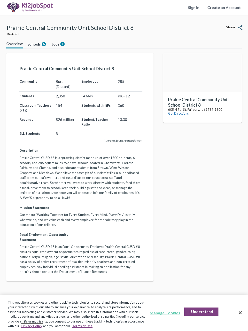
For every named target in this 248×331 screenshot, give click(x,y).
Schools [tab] (36, 44)
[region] (124, 313)
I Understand (201, 311)
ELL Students (30, 133)
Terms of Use (82, 326)
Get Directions (178, 113)
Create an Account (224, 7)
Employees (89, 81)
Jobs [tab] (57, 44)
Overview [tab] (14, 43)
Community (28, 81)
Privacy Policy (31, 326)
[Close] (240, 312)
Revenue (26, 119)
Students (27, 96)
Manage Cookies (165, 313)
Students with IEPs (96, 105)
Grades (87, 96)
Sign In (193, 7)
